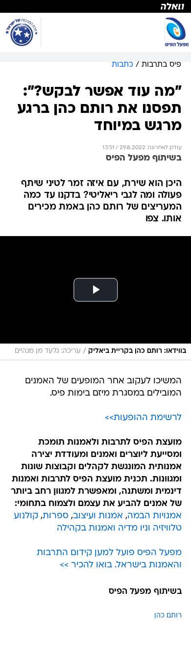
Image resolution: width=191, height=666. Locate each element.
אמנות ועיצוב (98, 516)
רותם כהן (168, 616)
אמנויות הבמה (154, 516)
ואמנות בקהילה (86, 528)
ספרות (56, 516)
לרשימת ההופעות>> (143, 418)
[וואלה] (95, 6)
